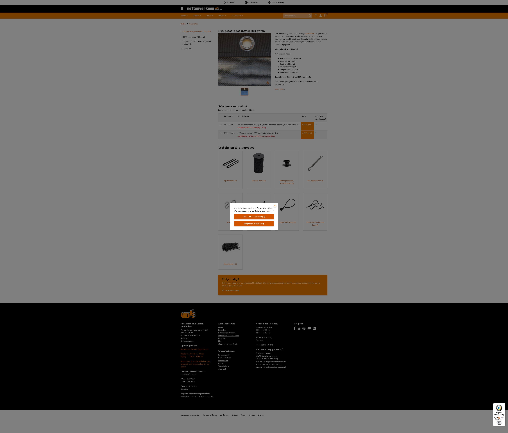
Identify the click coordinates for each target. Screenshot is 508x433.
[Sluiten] (274, 205)
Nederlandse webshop (253, 217)
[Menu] (503, 404)
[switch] (499, 423)
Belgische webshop (253, 224)
